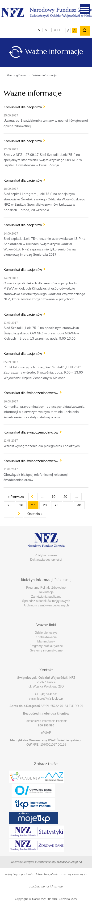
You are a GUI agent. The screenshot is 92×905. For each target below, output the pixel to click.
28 (45, 505)
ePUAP (46, 732)
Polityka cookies (46, 555)
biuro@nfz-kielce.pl (50, 698)
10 (53, 497)
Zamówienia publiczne (46, 596)
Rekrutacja (46, 592)
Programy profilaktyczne (46, 646)
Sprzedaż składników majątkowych (46, 601)
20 (65, 497)
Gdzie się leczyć (46, 632)
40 (79, 505)
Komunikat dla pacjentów (23, 107)
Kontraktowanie (46, 637)
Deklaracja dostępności (46, 559)
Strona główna (16, 75)
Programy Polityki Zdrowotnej (46, 587)
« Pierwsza (16, 497)
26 (21, 505)
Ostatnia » (35, 514)
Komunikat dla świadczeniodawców (31, 393)
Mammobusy (46, 641)
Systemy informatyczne (46, 650)
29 (57, 505)
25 (9, 505)
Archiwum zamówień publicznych (46, 605)
